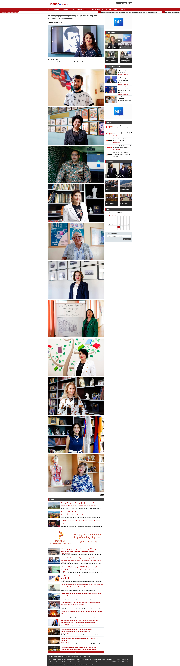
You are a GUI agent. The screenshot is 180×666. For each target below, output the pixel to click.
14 (122, 222)
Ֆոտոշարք (110, 161)
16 (128, 222)
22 (125, 224)
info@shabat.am (87, 656)
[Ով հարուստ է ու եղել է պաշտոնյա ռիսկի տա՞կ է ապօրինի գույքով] (118, 41)
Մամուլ (116, 9)
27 (119, 226)
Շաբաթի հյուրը (95, 9)
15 (125, 222)
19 (116, 224)
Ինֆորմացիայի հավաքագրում (88, 664)
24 (109, 226)
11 (112, 222)
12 (116, 222)
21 (122, 224)
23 (128, 224)
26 (116, 226)
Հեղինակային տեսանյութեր (81, 9)
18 (112, 224)
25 (112, 226)
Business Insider (107, 9)
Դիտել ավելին (76, 652)
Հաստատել (126, 239)
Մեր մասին (51, 664)
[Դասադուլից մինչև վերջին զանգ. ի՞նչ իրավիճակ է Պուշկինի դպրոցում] (111, 54)
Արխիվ (109, 209)
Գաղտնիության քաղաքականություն (73, 664)
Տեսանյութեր (111, 32)
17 (109, 224)
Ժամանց (122, 9)
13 (119, 222)
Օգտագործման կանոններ (59, 664)
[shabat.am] (58, 5)
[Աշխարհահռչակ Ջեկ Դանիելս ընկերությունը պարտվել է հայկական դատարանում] (126, 54)
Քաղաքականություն (54, 9)
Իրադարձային (66, 9)
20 (119, 224)
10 (109, 222)
